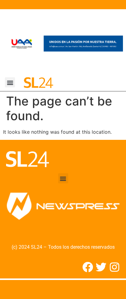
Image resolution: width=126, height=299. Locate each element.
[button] (10, 82)
